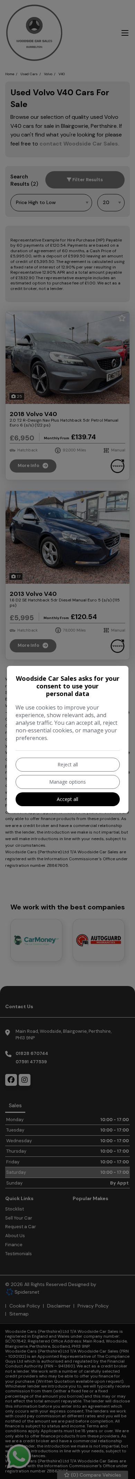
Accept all (67, 799)
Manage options (67, 781)
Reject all (67, 764)
